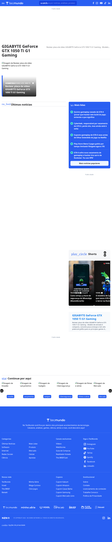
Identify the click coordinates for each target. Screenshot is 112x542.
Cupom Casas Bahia (64, 489)
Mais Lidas (33, 444)
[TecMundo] (10, 507)
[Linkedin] (109, 518)
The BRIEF (6, 489)
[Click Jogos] (86, 507)
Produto (32, 447)
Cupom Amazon (62, 485)
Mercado (32, 450)
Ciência (5, 457)
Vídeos (59, 444)
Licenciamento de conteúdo (94, 489)
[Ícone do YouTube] (101, 3)
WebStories (61, 447)
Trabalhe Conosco (90, 492)
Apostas (32, 457)
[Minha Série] (28, 507)
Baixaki (5, 492)
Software (5, 447)
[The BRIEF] (72, 507)
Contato (86, 485)
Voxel (4, 485)
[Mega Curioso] (59, 507)
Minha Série (34, 482)
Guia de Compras (63, 450)
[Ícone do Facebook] (93, 3)
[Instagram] (103, 518)
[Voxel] (44, 507)
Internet (5, 450)
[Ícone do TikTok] (105, 3)
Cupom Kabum (62, 482)
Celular (32, 454)
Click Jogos (33, 489)
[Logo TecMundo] (14, 3)
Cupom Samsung (63, 492)
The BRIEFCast (62, 457)
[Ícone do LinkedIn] (109, 3)
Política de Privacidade (92, 496)
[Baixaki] (100, 507)
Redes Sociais (7, 454)
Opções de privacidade (13, 525)
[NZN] (6, 518)
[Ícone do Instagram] (97, 3)
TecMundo (6, 482)
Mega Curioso (34, 485)
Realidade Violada (63, 454)
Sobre (85, 482)
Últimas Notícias (8, 444)
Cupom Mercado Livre (65, 496)
